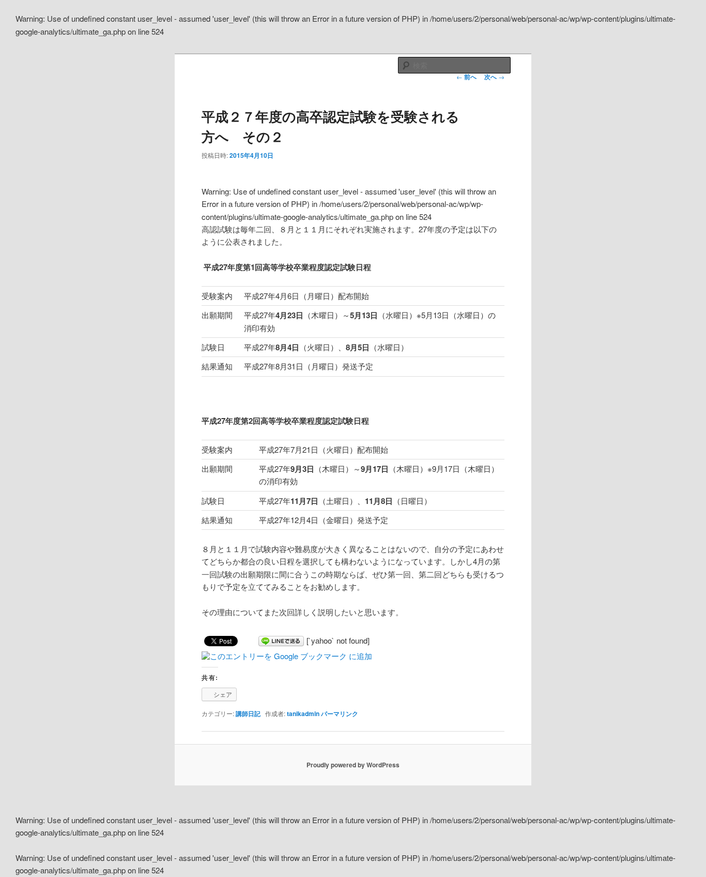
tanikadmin (303, 713)
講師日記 (248, 713)
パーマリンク (339, 713)
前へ (466, 76)
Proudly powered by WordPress (353, 764)
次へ (494, 76)
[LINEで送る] (281, 640)
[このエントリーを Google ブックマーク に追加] (287, 655)
